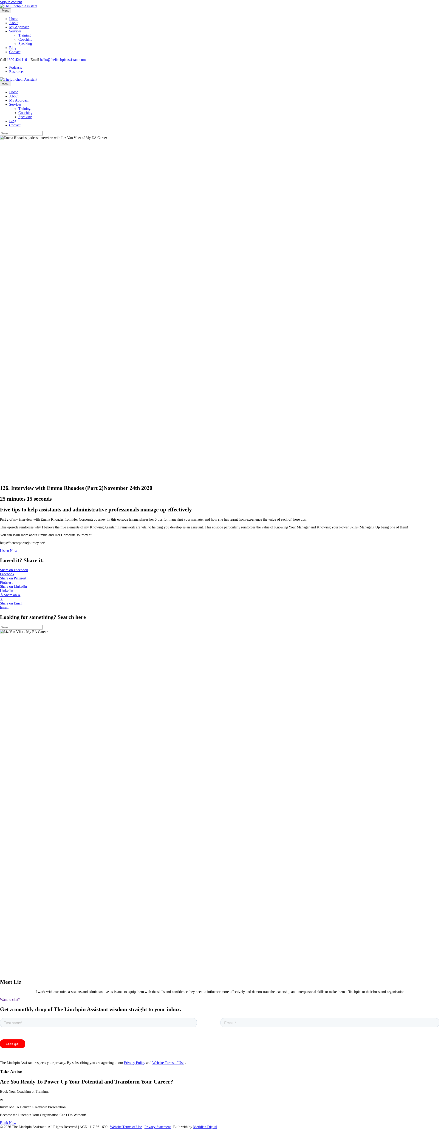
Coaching (25, 39)
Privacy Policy (134, 1063)
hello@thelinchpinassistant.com (63, 60)
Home (13, 19)
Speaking (25, 43)
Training (24, 35)
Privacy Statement (157, 1127)
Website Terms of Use (168, 1063)
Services (15, 31)
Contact (14, 52)
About (13, 23)
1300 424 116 (17, 60)
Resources (16, 72)
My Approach (19, 27)
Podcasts (15, 67)
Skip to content (11, 2)
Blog (12, 48)
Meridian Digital (205, 1127)
